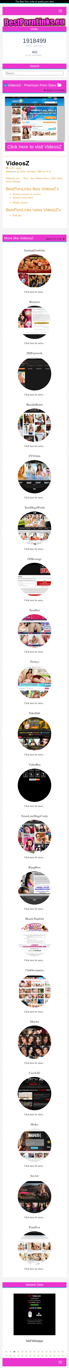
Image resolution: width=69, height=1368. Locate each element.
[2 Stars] (9, 172)
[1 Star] (7, 172)
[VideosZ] (34, 119)
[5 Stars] (15, 172)
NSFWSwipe (34, 1341)
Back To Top (54, 239)
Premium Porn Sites (40, 85)
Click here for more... (34, 291)
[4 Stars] (13, 172)
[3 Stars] (11, 172)
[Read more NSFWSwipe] (34, 1314)
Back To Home (55, 90)
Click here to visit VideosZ (34, 146)
